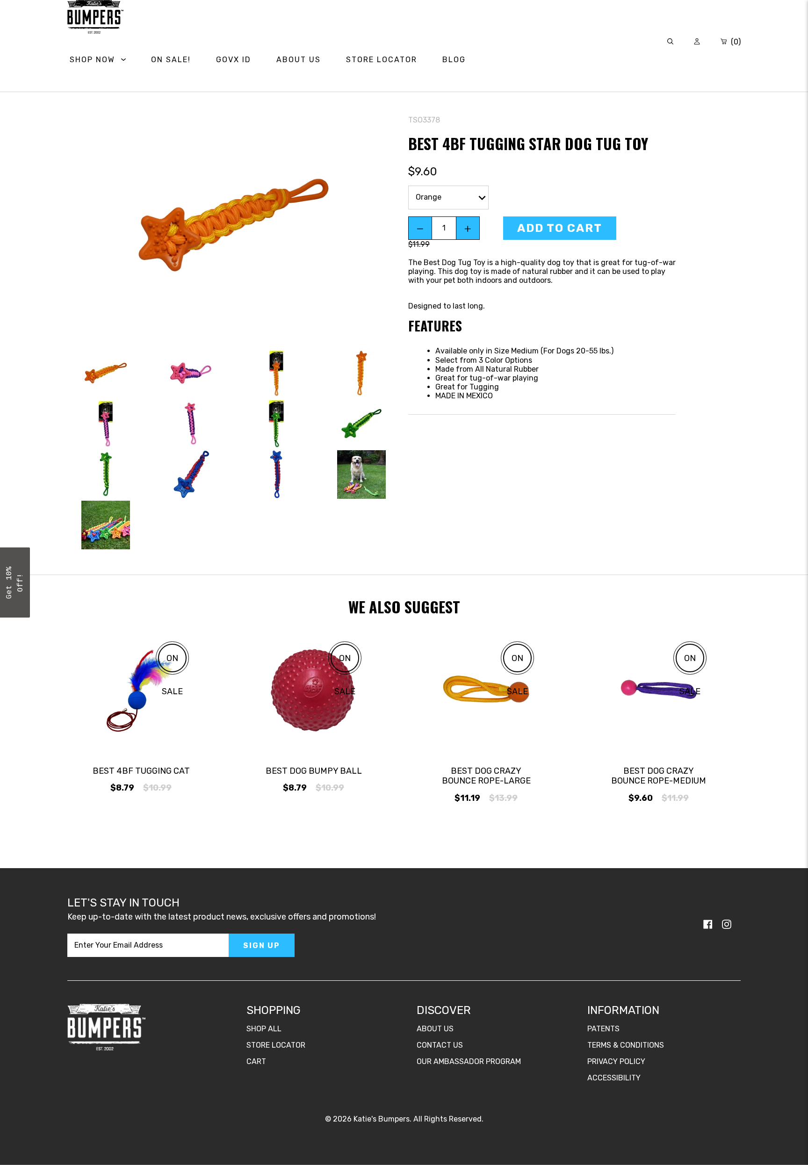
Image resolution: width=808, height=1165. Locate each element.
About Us (435, 1028)
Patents (603, 1028)
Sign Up (261, 945)
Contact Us (440, 1045)
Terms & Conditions (625, 1045)
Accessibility (614, 1077)
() (735, 41)
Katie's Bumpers (382, 1119)
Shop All (263, 1028)
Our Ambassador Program (469, 1061)
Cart (256, 1061)
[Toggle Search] (670, 41)
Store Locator (275, 1045)
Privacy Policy (616, 1061)
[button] (15, 582)
